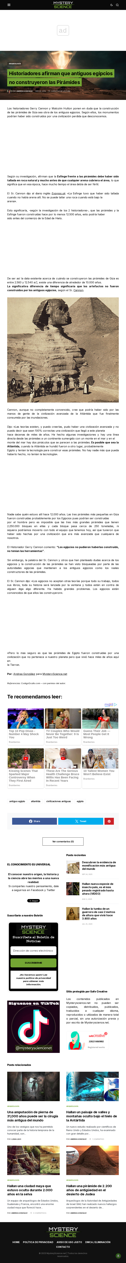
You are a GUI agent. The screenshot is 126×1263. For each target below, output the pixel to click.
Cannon (78, 290)
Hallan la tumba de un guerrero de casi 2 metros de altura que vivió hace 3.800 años (98, 913)
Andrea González (24, 674)
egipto (80, 801)
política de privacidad (38, 978)
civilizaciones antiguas (58, 801)
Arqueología (15, 64)
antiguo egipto (17, 801)
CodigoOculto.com (30, 683)
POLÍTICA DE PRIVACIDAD (38, 1242)
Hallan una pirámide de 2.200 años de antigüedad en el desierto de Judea (89, 1190)
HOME (16, 1242)
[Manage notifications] (118, 1255)
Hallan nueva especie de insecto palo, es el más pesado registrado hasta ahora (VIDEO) (98, 888)
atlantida (35, 801)
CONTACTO (63, 1247)
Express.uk (58, 193)
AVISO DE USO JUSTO (69, 1242)
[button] (9, 5)
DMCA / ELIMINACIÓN (97, 1242)
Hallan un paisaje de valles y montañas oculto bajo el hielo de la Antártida (91, 1116)
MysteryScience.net (54, 674)
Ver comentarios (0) (63, 841)
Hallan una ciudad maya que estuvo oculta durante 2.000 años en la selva (29, 1190)
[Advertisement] (63, 146)
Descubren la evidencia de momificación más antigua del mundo (99, 865)
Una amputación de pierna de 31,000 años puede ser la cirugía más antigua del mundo (32, 1116)
